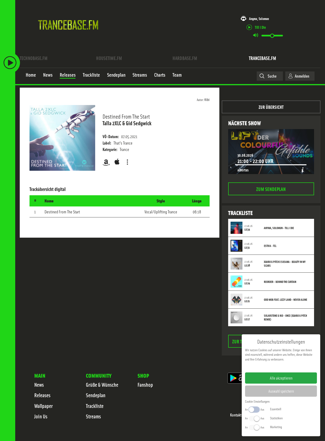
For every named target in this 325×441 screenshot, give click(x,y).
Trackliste (94, 406)
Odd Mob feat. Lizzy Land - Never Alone (285, 299)
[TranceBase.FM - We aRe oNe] (70, 36)
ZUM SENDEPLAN (271, 188)
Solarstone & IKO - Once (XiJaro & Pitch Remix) (285, 317)
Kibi (207, 99)
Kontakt (235, 414)
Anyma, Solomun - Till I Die (279, 228)
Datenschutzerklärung (289, 367)
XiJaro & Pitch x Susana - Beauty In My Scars (284, 263)
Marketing (276, 427)
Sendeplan (95, 395)
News (39, 384)
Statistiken (276, 418)
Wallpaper (43, 406)
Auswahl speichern (281, 391)
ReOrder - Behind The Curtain (280, 282)
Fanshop (145, 384)
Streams (93, 416)
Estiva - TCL (270, 246)
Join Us (40, 416)
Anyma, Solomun (259, 18)
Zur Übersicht (271, 107)
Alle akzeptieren (281, 378)
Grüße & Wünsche (102, 384)
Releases (42, 395)
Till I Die (260, 27)
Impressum (266, 367)
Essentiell (275, 409)
